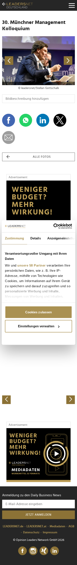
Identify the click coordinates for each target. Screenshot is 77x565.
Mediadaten (57, 526)
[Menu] (71, 5)
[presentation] (6, 399)
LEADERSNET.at (36, 526)
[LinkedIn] (54, 551)
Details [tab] (35, 238)
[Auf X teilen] (59, 120)
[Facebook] (22, 551)
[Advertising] (38, 455)
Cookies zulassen (38, 312)
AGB (71, 526)
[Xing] (44, 551)
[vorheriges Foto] (20, 60)
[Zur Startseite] (17, 5)
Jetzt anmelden (38, 514)
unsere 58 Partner (31, 265)
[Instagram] (33, 551)
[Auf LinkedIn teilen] (42, 120)
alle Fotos (42, 156)
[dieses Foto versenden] (8, 137)
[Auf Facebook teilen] (8, 120)
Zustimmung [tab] (14, 238)
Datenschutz (31, 532)
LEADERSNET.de (13, 526)
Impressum (50, 532)
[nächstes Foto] (56, 60)
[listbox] (38, 368)
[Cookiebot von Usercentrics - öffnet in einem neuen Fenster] (54, 226)
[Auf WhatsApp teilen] (25, 120)
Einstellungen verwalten (36, 326)
